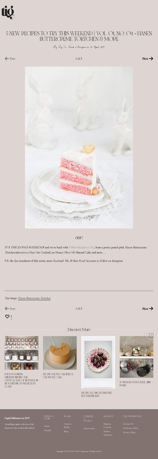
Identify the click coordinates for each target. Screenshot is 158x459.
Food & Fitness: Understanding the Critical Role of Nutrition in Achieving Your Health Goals (21, 380)
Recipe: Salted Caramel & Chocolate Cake (58, 376)
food (55, 261)
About (47, 426)
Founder (47, 430)
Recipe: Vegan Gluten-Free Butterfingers (96, 394)
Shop (66, 431)
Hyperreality (89, 428)
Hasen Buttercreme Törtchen (34, 298)
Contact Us (128, 424)
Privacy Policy (129, 432)
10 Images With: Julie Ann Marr (135, 384)
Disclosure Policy (131, 428)
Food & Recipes (77, 46)
